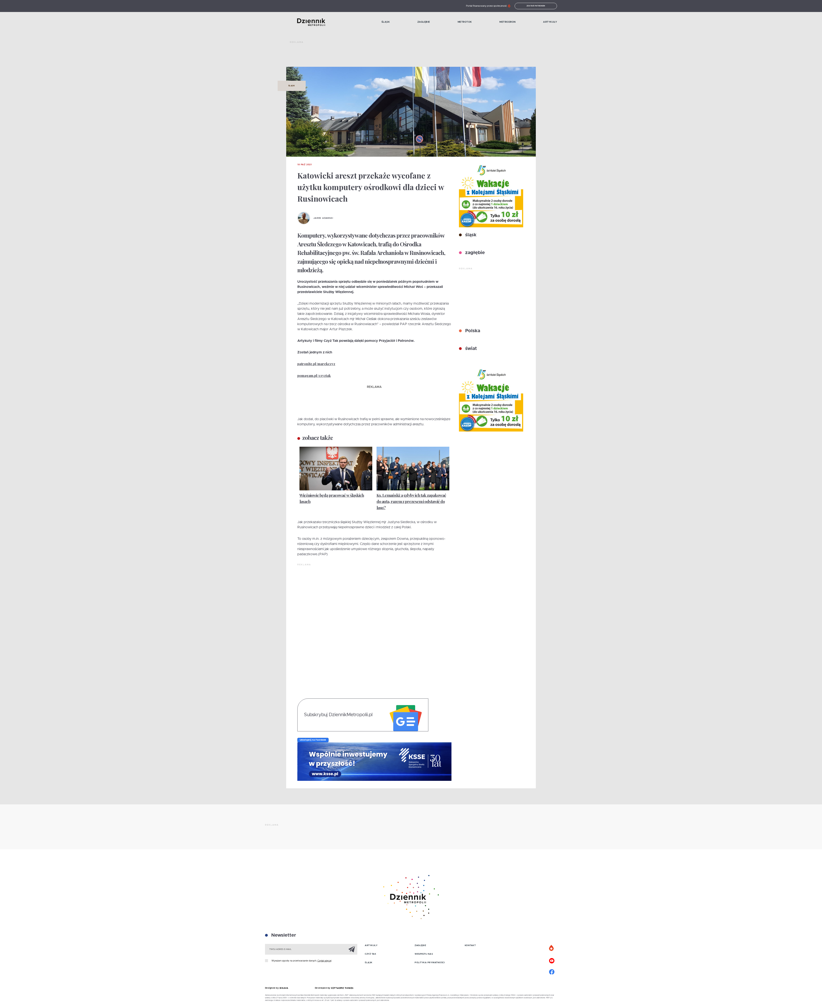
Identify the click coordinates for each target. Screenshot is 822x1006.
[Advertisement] (368, 55)
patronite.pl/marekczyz (316, 364)
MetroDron (507, 22)
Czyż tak (370, 954)
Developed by (323, 988)
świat (470, 348)
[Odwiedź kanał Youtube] (551, 960)
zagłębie (474, 252)
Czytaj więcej (324, 961)
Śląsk (385, 22)
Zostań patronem (536, 6)
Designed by (272, 988)
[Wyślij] (351, 949)
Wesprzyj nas (424, 954)
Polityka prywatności (430, 962)
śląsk (470, 235)
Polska (472, 331)
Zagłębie (423, 22)
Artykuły (550, 22)
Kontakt (470, 945)
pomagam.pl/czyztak (314, 375)
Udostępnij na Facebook (313, 740)
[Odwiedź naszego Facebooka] (551, 971)
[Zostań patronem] (551, 948)
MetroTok (465, 22)
